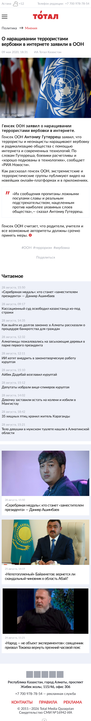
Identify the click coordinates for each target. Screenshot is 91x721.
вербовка (62, 247)
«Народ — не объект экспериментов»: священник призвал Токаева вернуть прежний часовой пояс (44, 645)
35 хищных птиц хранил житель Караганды (36, 416)
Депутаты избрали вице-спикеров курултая (35, 387)
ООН (27, 247)
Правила (48, 702)
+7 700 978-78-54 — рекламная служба (45, 694)
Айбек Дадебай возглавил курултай (29, 374)
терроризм (43, 247)
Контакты (22, 702)
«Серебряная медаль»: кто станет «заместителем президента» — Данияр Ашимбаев (44, 508)
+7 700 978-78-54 (77, 3)
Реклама (72, 702)
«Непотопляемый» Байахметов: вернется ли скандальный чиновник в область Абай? (40, 576)
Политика (9, 28)
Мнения (31, 28)
